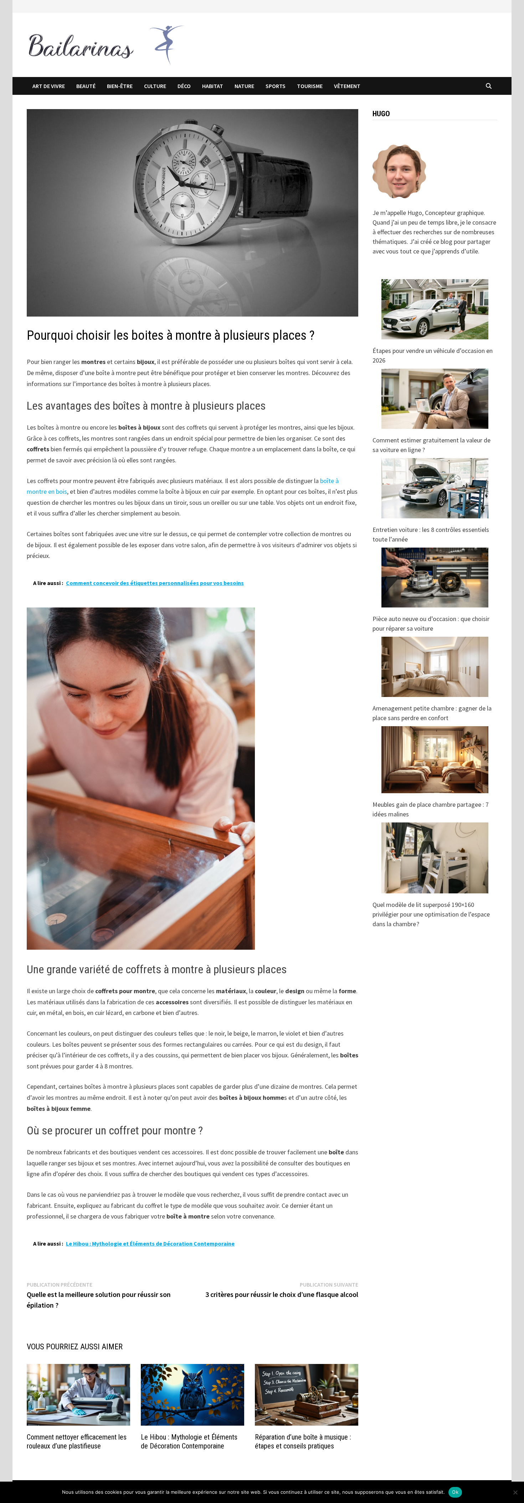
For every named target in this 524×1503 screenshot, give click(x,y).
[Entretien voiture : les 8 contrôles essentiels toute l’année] (434, 488)
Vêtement (347, 85)
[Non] (515, 1492)
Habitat (212, 85)
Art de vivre (48, 85)
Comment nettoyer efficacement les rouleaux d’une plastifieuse (77, 1441)
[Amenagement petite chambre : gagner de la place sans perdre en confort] (434, 667)
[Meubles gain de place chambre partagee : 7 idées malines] (434, 759)
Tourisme (310, 85)
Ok (455, 1492)
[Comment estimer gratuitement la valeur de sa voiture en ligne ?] (434, 399)
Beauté (86, 85)
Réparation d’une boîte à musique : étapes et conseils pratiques (303, 1441)
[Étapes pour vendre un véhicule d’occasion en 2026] (434, 309)
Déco (184, 85)
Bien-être (120, 85)
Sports (276, 85)
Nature (244, 85)
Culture (155, 85)
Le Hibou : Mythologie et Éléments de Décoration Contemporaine (189, 1441)
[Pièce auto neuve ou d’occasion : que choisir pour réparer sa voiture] (434, 578)
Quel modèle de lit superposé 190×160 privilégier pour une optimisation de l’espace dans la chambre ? (431, 914)
